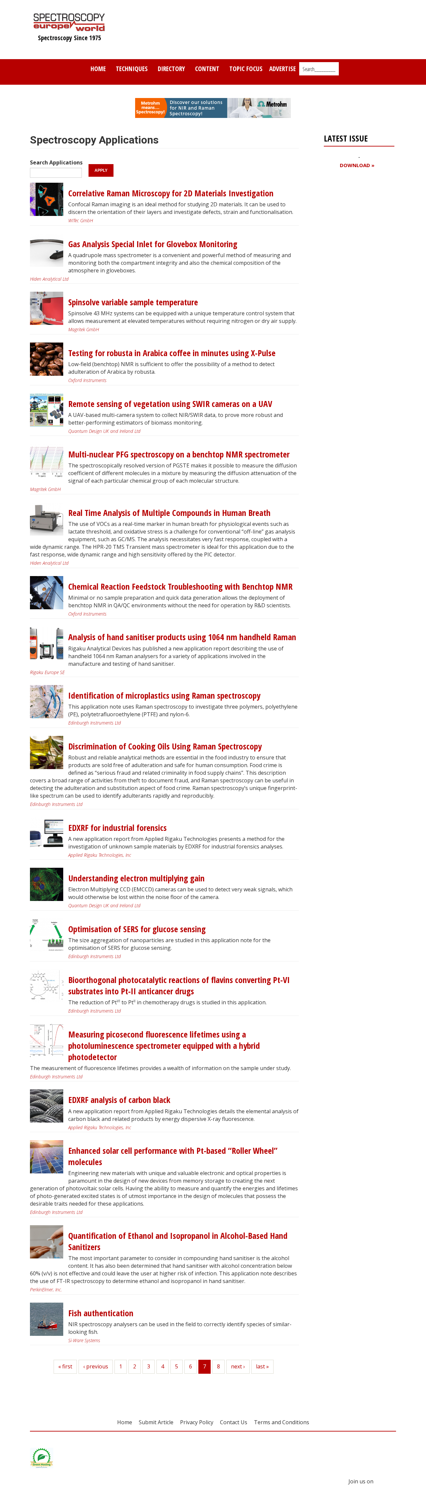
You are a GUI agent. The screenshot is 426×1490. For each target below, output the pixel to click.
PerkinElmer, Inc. (46, 1289)
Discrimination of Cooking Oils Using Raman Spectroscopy (165, 746)
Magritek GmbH (83, 329)
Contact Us (233, 1422)
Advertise (282, 68)
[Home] (69, 28)
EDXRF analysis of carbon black (119, 1100)
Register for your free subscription (356, 203)
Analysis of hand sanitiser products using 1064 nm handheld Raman (182, 637)
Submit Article (156, 1422)
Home (98, 68)
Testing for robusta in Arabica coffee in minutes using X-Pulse (172, 353)
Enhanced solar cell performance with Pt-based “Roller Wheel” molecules (173, 1156)
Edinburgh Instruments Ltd (94, 723)
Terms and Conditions (281, 1422)
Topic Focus (246, 68)
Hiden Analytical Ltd (49, 279)
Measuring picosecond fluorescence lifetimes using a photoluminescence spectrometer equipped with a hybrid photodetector (164, 1046)
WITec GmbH (80, 220)
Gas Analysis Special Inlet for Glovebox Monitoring (152, 244)
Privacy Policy (196, 1422)
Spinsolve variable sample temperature (133, 302)
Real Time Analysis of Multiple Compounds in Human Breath (169, 513)
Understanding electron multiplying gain (136, 878)
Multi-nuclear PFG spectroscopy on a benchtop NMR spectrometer (179, 454)
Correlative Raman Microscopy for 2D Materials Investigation (171, 193)
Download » (357, 165)
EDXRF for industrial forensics (117, 828)
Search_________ (319, 69)
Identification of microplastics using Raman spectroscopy (164, 695)
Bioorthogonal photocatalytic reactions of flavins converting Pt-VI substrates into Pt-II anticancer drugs (179, 985)
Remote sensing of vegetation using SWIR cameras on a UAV (170, 404)
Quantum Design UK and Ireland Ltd (104, 431)
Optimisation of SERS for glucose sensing (137, 929)
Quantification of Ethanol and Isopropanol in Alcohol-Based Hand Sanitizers (178, 1241)
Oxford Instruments (87, 380)
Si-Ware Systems (84, 1340)
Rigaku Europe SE (47, 672)
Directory (171, 68)
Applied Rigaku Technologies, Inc (99, 855)
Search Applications (56, 162)
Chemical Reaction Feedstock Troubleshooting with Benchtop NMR (180, 586)
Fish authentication (100, 1313)
